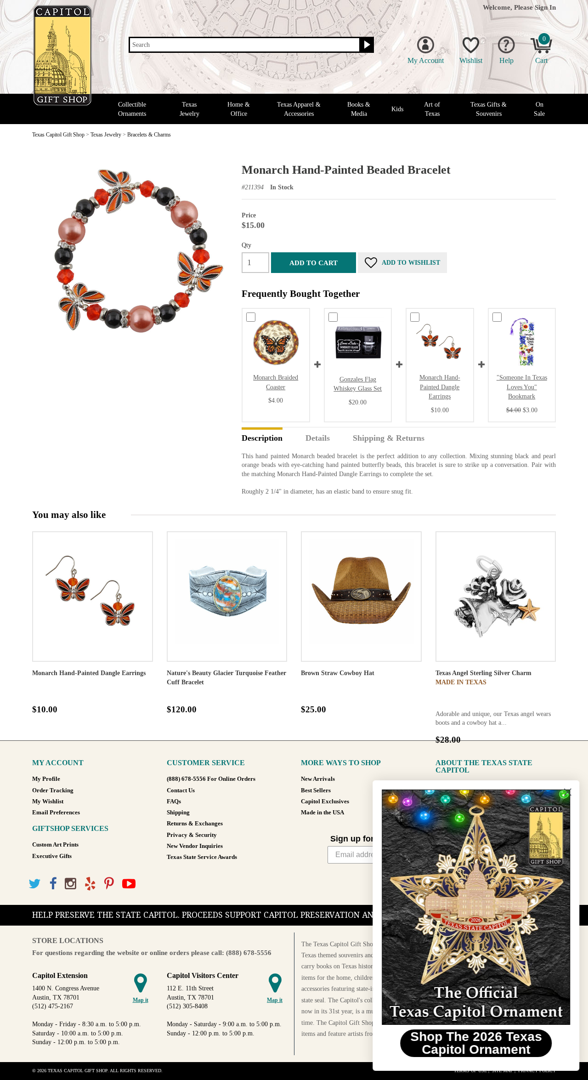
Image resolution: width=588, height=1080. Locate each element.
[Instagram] (70, 884)
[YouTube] (129, 884)
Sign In (545, 7)
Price (249, 215)
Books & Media (358, 109)
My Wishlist (47, 801)
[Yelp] (90, 884)
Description (262, 438)
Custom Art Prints (55, 844)
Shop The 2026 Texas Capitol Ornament (476, 1043)
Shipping (178, 812)
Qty (246, 245)
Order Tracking (53, 790)
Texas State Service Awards (202, 857)
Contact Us (181, 790)
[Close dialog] (567, 792)
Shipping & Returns (388, 438)
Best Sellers (316, 790)
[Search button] (366, 45)
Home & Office (238, 109)
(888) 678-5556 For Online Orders (211, 779)
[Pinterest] (109, 884)
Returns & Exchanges (195, 823)
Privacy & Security (192, 835)
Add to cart (313, 263)
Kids (397, 109)
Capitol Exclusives (325, 801)
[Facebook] (53, 884)
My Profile (46, 779)
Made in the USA (322, 812)
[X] (34, 884)
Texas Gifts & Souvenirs (488, 109)
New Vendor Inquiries (195, 846)
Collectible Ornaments (132, 109)
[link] (475, 907)
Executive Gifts (52, 856)
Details (317, 438)
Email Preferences (56, 812)
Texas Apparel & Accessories (299, 109)
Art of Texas (432, 109)
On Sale (539, 109)
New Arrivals (318, 779)
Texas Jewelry (189, 109)
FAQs (174, 801)
